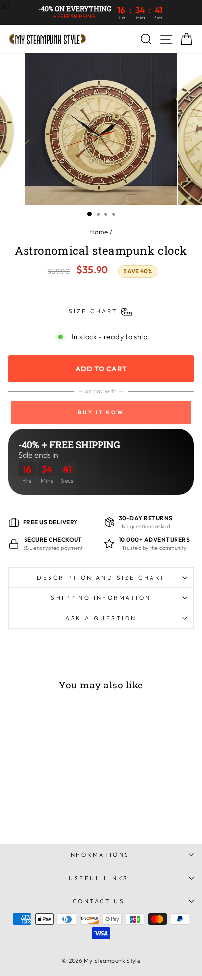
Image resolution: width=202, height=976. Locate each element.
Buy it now (101, 412)
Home (98, 231)
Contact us (99, 901)
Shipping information (101, 597)
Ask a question (100, 618)
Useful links (98, 878)
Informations (98, 854)
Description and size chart (101, 577)
